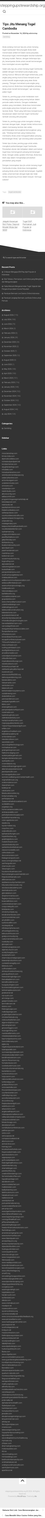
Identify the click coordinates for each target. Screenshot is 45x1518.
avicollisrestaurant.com (11, 1098)
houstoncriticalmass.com (12, 871)
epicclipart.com (8, 548)
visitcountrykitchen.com (11, 1020)
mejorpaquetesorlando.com (12, 723)
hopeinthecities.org (9, 836)
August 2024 (9, 409)
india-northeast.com (9, 645)
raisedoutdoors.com (10, 664)
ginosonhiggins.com (10, 1028)
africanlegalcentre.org (10, 931)
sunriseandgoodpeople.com (12, 1052)
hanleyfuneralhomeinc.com (12, 720)
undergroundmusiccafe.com (13, 1465)
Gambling (6, 37)
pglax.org (5, 1044)
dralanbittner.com (8, 696)
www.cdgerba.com (9, 1354)
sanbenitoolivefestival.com (12, 847)
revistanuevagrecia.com (11, 947)
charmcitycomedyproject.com (13, 958)
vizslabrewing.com (9, 693)
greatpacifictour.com (10, 1084)
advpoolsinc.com (8, 1109)
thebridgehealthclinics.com (12, 1163)
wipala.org (6, 823)
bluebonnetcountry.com (11, 545)
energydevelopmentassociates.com (15, 629)
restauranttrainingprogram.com (14, 766)
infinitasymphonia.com (10, 928)
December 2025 (10, 342)
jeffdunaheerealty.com (10, 1222)
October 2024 (9, 400)
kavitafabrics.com (9, 1071)
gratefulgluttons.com (10, 839)
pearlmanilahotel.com (10, 550)
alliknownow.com (8, 879)
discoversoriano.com (10, 855)
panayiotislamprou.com (11, 572)
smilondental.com (9, 737)
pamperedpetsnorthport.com (13, 710)
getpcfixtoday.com (9, 540)
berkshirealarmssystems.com (13, 691)
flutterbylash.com (8, 1406)
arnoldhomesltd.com (10, 653)
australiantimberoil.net (10, 615)
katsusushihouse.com (10, 933)
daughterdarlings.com (10, 467)
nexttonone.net (7, 1198)
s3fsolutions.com (8, 634)
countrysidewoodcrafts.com (13, 515)
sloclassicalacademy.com (12, 888)
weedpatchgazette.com (10, 701)
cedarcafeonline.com (10, 478)
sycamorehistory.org (10, 1311)
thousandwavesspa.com (11, 1090)
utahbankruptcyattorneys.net (13, 669)
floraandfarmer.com (9, 631)
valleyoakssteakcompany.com (13, 1117)
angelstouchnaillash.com (11, 731)
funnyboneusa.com (9, 1063)
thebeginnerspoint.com (10, 858)
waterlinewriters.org (9, 1165)
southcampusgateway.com (12, 575)
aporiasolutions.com (10, 1155)
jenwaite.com (7, 1414)
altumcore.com (8, 1141)
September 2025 (10, 355)
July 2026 (7, 319)
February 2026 (9, 333)
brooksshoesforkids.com (11, 1149)
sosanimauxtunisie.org (10, 559)
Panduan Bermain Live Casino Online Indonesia (21, 293)
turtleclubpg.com (8, 1082)
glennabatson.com (9, 893)
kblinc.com (6, 704)
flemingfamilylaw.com (10, 1424)
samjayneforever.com (10, 1381)
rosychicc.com (7, 828)
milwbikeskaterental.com (11, 1036)
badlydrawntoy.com (9, 1190)
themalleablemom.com (10, 979)
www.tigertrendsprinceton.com (13, 1211)
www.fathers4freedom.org (12, 1214)
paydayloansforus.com (11, 507)
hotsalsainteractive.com (11, 472)
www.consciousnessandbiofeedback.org (17, 1316)
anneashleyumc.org (9, 1241)
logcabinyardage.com (10, 1179)
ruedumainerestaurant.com (12, 939)
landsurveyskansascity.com (12, 1244)
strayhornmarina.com (10, 896)
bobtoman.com (8, 556)
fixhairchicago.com (9, 1122)
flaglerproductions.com (11, 898)
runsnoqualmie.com (9, 1252)
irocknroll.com (7, 672)
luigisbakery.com (8, 1292)
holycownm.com (8, 1076)
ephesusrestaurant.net (10, 1338)
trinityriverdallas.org (9, 796)
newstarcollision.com (10, 739)
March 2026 (8, 328)
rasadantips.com (8, 488)
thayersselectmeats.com (11, 1152)
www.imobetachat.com (11, 1184)
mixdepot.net (7, 1306)
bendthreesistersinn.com (11, 1058)
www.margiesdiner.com (11, 1257)
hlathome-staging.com (10, 753)
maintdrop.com (8, 553)
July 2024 (7, 414)
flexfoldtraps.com (8, 1230)
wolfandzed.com (8, 1298)
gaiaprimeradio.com (9, 1001)
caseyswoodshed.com (10, 1120)
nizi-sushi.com (7, 996)
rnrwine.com (6, 1427)
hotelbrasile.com (8, 588)
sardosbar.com (8, 685)
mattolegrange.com (9, 1012)
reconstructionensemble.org (12, 1068)
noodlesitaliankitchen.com (12, 529)
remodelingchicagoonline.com (13, 1276)
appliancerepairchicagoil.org (12, 518)
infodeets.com (7, 470)
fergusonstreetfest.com (11, 1379)
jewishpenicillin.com (9, 772)
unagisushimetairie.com (11, 534)
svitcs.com (6, 1133)
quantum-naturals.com (10, 1373)
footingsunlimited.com (10, 1249)
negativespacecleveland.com (13, 1047)
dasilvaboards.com (9, 890)
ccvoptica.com (7, 1287)
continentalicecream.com (11, 904)
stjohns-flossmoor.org (10, 1060)
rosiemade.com (8, 712)
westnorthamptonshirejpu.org (13, 586)
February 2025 (9, 382)
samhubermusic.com (10, 1467)
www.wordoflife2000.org (11, 675)
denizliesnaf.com (8, 1125)
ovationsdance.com (9, 782)
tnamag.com (7, 1147)
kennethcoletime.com (10, 982)
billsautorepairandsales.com (13, 1370)
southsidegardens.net (10, 1327)
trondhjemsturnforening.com (13, 1362)
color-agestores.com (10, 820)
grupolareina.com (8, 599)
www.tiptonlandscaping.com (13, 1281)
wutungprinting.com (9, 1031)
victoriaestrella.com (9, 1087)
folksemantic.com (9, 683)
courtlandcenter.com (10, 1093)
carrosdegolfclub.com (10, 626)
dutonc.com (6, 1006)
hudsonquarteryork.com (11, 1349)
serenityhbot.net (8, 1201)
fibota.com (6, 1352)
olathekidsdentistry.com (11, 718)
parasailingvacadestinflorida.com (14, 1397)
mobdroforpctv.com (9, 842)
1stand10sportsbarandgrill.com (14, 726)
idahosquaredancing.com (11, 677)
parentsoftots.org (8, 1171)
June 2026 (8, 324)
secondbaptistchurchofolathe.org (14, 1438)
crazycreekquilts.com (10, 906)
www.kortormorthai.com (11, 1236)
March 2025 (8, 378)
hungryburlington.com (10, 985)
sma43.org (6, 1273)
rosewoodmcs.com (9, 1308)
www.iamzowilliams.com (11, 1319)
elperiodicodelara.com (10, 459)
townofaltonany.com (10, 1041)
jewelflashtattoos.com (10, 537)
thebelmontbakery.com (10, 510)
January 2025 (9, 387)
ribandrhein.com (8, 785)
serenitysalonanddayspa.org (13, 475)
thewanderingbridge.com (11, 977)
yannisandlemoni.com (10, 699)
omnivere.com (7, 486)
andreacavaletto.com (10, 812)
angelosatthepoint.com (10, 1111)
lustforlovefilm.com (9, 923)
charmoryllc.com (8, 866)
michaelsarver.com (9, 747)
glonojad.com (7, 944)
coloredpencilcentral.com (11, 656)
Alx (35, 1496)
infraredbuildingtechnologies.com (14, 621)
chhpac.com (7, 1443)
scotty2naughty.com (10, 952)
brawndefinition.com (9, 901)
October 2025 (9, 351)
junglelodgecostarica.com (12, 1014)
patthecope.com (8, 1130)
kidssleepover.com (9, 502)
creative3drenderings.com (12, 1174)
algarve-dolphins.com (10, 1023)
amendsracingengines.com (12, 1233)
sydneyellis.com (8, 761)
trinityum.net (6, 1330)
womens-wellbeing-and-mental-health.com (18, 777)
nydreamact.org (8, 532)
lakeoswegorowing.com (11, 1430)
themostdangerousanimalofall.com (15, 874)
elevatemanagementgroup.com (14, 1416)
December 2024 (10, 391)
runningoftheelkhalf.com (11, 1219)
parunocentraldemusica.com (13, 1357)
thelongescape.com (9, 1009)
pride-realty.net (7, 1400)
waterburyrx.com (8, 1106)
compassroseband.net (10, 1138)
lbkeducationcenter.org (10, 793)
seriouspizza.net (8, 1136)
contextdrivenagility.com (11, 963)
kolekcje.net (6, 788)
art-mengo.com (8, 998)
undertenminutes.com (10, 483)
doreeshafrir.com (8, 955)
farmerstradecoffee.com (11, 1176)
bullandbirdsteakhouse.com (12, 1265)
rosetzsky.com (7, 942)
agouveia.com (7, 1435)
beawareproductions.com (12, 960)
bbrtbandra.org (7, 542)
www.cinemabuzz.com (10, 1303)
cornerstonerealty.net (10, 1314)
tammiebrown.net (8, 1004)
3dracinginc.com (8, 869)
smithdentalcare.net (9, 1462)
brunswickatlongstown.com (12, 987)
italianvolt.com (7, 688)
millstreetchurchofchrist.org (12, 1395)
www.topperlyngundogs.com (13, 1217)
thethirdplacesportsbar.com (12, 1335)
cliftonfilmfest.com (9, 658)
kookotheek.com (8, 569)
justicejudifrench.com (10, 974)
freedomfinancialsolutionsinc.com (15, 1227)
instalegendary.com (9, 523)
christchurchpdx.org (9, 912)
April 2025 (8, 373)
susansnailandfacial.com (11, 1206)
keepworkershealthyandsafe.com (14, 526)
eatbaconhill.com (8, 496)
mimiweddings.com (9, 1457)
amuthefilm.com (8, 920)
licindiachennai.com (9, 464)
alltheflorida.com (8, 1387)
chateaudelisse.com (9, 577)
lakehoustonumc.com (10, 1192)
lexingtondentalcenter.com (12, 758)
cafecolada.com (8, 853)
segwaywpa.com (8, 1157)
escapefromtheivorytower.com (13, 640)
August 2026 (9, 315)
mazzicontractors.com (10, 1333)
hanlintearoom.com (9, 1408)
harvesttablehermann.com (12, 623)
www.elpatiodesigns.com (11, 1346)
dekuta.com (6, 1300)
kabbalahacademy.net (10, 734)
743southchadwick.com (11, 642)
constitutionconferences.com (13, 1128)
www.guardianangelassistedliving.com (16, 1360)
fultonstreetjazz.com (9, 591)
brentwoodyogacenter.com (12, 1279)
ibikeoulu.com (7, 966)
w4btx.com (6, 728)
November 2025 (10, 346)
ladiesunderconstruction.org (12, 610)
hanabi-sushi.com (9, 1295)
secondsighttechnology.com (13, 745)
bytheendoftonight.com (11, 834)
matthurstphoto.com (10, 1384)
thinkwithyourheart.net (10, 666)
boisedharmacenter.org (11, 818)
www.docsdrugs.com (10, 1254)
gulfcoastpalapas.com (10, 1160)
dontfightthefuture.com (10, 650)
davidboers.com (8, 1182)
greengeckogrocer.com (11, 750)
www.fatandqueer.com (10, 1238)
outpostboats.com (9, 831)
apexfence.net (7, 1470)
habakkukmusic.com (10, 1195)
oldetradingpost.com (10, 607)
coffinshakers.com (9, 969)
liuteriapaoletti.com (9, 1049)
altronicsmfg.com (9, 494)
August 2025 (9, 360)
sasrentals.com (8, 742)
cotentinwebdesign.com (11, 604)
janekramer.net (7, 993)
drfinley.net (6, 1422)
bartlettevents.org (8, 594)
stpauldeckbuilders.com (11, 1246)
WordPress (21, 1496)
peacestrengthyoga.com (11, 1225)
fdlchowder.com (8, 1260)
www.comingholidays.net (11, 861)
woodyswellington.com (11, 1341)
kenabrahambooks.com (11, 915)
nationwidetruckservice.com (12, 1079)
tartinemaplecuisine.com (11, 990)
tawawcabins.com (9, 680)
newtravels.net (7, 505)
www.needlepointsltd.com (11, 1263)
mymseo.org (7, 1441)
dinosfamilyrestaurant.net (11, 618)
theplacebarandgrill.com (11, 1103)
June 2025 (8, 364)
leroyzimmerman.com (10, 1419)
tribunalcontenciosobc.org (12, 885)
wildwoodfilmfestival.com (11, 583)
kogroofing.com (8, 561)
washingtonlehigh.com (10, 1289)
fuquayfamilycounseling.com (13, 1432)
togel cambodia (15, 192)
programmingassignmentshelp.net (15, 499)
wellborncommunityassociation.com (16, 580)
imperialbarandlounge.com (12, 661)
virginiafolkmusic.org (10, 780)
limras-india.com (8, 456)
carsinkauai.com (8, 1392)
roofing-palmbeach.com (11, 648)
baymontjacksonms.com (11, 1039)
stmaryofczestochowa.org (12, 971)
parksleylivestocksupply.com (13, 815)
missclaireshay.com (9, 453)
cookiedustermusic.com (11, 1066)
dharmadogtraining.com (11, 1446)
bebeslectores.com (9, 613)
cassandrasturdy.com (10, 844)
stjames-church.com (10, 950)
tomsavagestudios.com (11, 774)
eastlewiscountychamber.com (13, 882)
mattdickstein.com (9, 1187)
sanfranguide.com (9, 863)
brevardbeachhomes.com (12, 637)
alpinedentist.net (8, 564)
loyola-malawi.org (8, 826)
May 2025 (7, 369)
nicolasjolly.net (7, 925)
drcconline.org (7, 1101)
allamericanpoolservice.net (12, 769)
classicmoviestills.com (10, 850)
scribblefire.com (8, 804)
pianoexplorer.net (8, 1325)
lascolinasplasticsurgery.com (13, 1268)
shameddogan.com (9, 1168)
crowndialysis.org (8, 764)
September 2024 (10, 405)
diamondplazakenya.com (11, 1365)
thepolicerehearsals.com (11, 877)
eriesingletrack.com (9, 707)
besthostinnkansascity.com (12, 1459)
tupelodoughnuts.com (10, 715)
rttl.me (4, 1451)
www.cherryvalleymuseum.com (14, 602)
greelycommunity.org (10, 936)
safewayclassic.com (10, 513)
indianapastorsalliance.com (12, 1114)
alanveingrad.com (8, 1025)
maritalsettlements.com (11, 1033)
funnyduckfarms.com (10, 1411)
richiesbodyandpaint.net (11, 461)
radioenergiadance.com (11, 567)
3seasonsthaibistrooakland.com (14, 801)
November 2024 (10, 396)
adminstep (33, 33)
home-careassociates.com (12, 809)
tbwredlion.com (8, 1368)
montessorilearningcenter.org (13, 1376)
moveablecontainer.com (11, 596)
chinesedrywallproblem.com (12, 1055)
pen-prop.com (7, 1209)
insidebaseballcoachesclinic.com (14, 1389)
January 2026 (9, 337)
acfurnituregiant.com (10, 480)
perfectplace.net (8, 799)
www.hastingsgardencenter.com (14, 1322)
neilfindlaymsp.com (9, 1095)
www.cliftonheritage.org (11, 1271)
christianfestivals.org (10, 1017)
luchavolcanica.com (9, 1074)
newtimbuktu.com (8, 491)
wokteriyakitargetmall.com (12, 755)
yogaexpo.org (7, 807)
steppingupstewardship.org (22, 5)
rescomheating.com (9, 1454)
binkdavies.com (8, 909)
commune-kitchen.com (11, 917)
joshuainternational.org (10, 1203)
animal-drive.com (8, 1144)
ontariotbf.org (7, 521)
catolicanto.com (8, 791)
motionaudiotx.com (9, 1449)
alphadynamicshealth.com (12, 1403)
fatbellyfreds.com (8, 1343)
